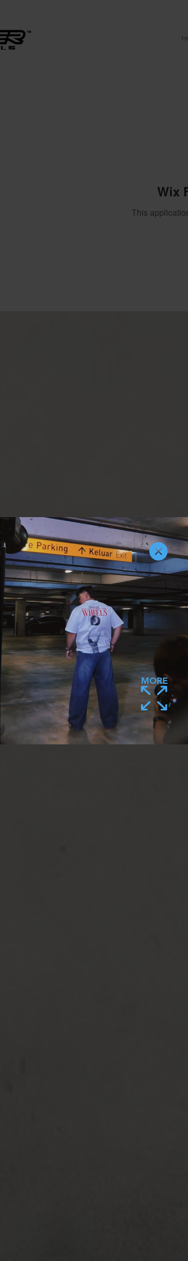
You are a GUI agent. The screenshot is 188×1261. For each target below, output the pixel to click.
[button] (158, 551)
